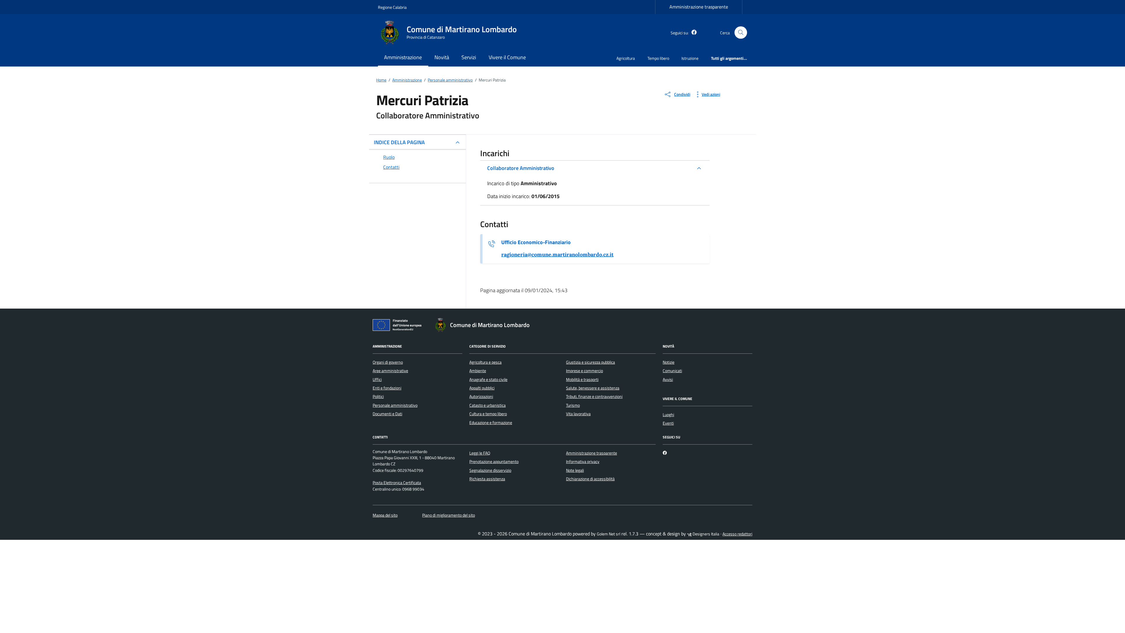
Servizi (468, 57)
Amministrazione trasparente (698, 6)
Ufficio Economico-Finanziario (536, 242)
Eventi (668, 423)
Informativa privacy (582, 461)
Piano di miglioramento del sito (448, 515)
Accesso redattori (737, 534)
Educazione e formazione (490, 422)
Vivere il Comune (507, 57)
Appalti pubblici (482, 388)
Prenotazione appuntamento (494, 461)
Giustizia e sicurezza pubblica (590, 362)
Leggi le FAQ (479, 453)
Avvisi (668, 379)
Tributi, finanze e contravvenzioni (594, 396)
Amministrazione (403, 57)
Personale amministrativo (395, 405)
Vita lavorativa (578, 414)
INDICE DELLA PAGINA (399, 142)
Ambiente (477, 370)
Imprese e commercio (584, 370)
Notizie (668, 362)
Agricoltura (625, 58)
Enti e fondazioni (387, 388)
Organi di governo (388, 362)
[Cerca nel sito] (740, 32)
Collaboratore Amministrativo (520, 168)
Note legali (575, 470)
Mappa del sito (385, 515)
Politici (378, 396)
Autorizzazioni (481, 396)
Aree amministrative (390, 370)
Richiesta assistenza (487, 479)
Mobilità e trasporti (582, 379)
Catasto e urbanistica (487, 405)
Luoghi (668, 414)
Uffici (377, 379)
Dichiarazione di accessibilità (590, 479)
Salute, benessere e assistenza (592, 388)
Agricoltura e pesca (485, 362)
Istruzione (689, 58)
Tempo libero (658, 58)
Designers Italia (705, 534)
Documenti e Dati (387, 414)
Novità (441, 57)
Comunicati (672, 370)
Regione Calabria (392, 7)
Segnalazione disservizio (490, 470)
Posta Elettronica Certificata (397, 482)
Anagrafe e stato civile (488, 379)
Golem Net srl (608, 534)
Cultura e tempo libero (488, 414)
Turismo (573, 405)
